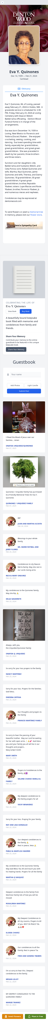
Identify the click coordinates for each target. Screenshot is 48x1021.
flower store (36, 214)
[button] (24, 417)
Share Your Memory (16, 349)
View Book (12, 311)
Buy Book (25, 311)
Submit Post (24, 391)
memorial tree (36, 212)
